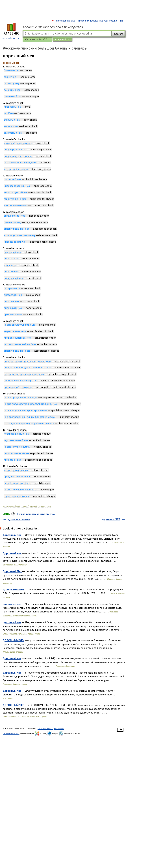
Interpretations (62, 39)
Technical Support (45, 728)
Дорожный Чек (12, 571)
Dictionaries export (11, 733)
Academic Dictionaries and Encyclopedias (53, 27)
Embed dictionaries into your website (97, 21)
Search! (118, 33)
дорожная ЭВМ (111, 519)
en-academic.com (11, 38)
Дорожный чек (12, 534)
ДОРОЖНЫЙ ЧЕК (13, 589)
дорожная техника (19, 519)
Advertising (59, 728)
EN (121, 21)
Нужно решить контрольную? (36, 513)
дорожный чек (12, 604)
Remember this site (65, 21)
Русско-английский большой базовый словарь (37, 39)
